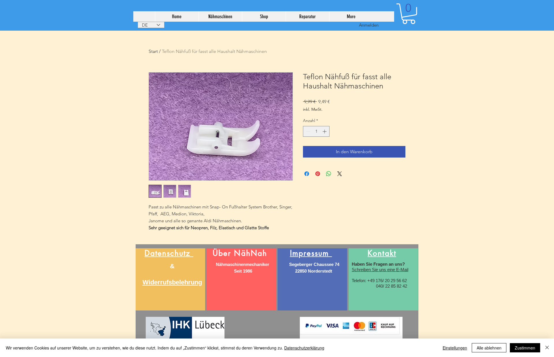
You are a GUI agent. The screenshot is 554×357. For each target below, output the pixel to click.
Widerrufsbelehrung (172, 282)
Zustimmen (525, 348)
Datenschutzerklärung (304, 348)
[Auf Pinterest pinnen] (317, 173)
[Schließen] (547, 347)
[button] (408, 13)
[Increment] (325, 131)
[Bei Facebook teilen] (306, 173)
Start (153, 51)
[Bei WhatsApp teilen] (328, 173)
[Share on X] (339, 173)
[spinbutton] (316, 131)
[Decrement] (307, 131)
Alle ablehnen (489, 348)
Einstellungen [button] (455, 348)
